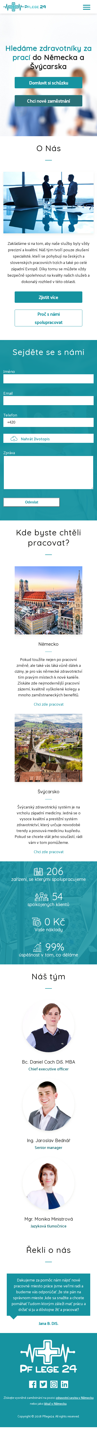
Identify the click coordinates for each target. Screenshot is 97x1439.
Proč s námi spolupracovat (48, 318)
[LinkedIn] (64, 1384)
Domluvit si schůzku (48, 83)
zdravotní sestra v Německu (75, 1397)
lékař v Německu (55, 1403)
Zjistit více (48, 297)
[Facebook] (32, 1384)
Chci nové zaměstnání (48, 101)
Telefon (10, 415)
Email (8, 393)
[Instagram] (54, 1384)
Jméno (9, 371)
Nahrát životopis (35, 438)
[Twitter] (43, 1384)
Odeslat (31, 502)
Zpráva (9, 453)
